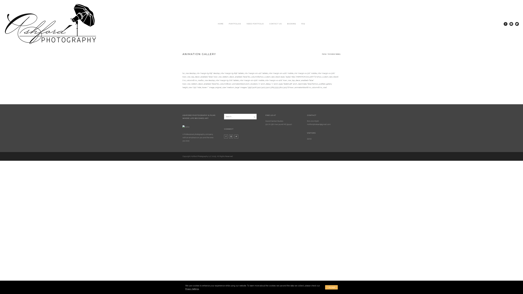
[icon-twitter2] (237, 136)
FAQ (303, 24)
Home (220, 24)
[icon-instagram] (512, 24)
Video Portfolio (255, 24)
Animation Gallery (334, 54)
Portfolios (235, 24)
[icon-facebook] (506, 24)
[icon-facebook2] (226, 136)
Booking (291, 24)
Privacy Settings (192, 289)
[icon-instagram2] (231, 136)
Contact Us (275, 24)
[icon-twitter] (517, 24)
